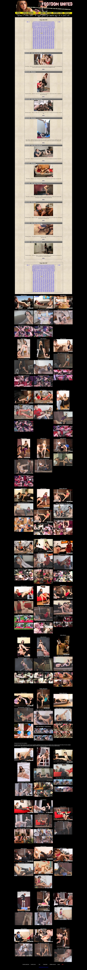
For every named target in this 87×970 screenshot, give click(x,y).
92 (44, 27)
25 (40, 22)
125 (39, 30)
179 (37, 36)
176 (53, 35)
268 (39, 45)
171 (43, 35)
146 (37, 33)
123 (35, 30)
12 (43, 21)
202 (39, 38)
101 (35, 28)
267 (37, 45)
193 (43, 37)
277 (35, 47)
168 (37, 35)
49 (51, 24)
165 (53, 34)
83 (54, 26)
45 (45, 24)
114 (39, 29)
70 (35, 26)
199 (33, 38)
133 (33, 32)
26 (41, 22)
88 (38, 27)
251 (49, 43)
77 (45, 26)
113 (37, 29)
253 (53, 43)
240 (49, 42)
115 (41, 29)
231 (53, 41)
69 (34, 26)
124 (37, 30)
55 (37, 25)
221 (33, 41)
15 (47, 21)
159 (41, 34)
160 (43, 34)
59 (42, 25)
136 (39, 32)
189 (35, 37)
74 (41, 26)
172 (45, 35)
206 (47, 38)
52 (33, 25)
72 (38, 26)
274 (51, 45)
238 (45, 42)
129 (47, 30)
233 (35, 42)
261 (47, 44)
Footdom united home (25, 964)
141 (49, 32)
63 (48, 25)
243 (33, 43)
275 (53, 45)
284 (49, 47)
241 (51, 42)
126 (41, 30)
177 (33, 36)
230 (51, 41)
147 (39, 33)
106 (45, 28)
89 (40, 27)
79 (48, 26)
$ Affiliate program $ (53, 964)
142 (51, 32)
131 (51, 30)
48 (49, 24)
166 (33, 35)
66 (52, 25)
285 (51, 47)
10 (41, 21)
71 (37, 26)
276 (33, 47)
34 (52, 22)
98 (52, 27)
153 (51, 33)
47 (48, 24)
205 (45, 38)
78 (47, 26)
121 (53, 29)
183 (45, 36)
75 (42, 26)
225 (41, 41)
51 (54, 24)
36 (33, 24)
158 (39, 34)
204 (43, 38)
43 (42, 24)
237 (43, 42)
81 (51, 26)
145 (35, 33)
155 (33, 34)
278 (37, 47)
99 (54, 27)
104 (41, 28)
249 (45, 43)
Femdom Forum (33, 964)
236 (41, 42)
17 (50, 21)
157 (37, 34)
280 (41, 47)
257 (39, 44)
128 (45, 30)
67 (54, 25)
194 (45, 37)
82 (52, 26)
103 (39, 28)
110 (53, 28)
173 (47, 35)
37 (34, 24)
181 (41, 36)
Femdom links (45, 964)
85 (34, 27)
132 (53, 30)
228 (47, 41)
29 (45, 22)
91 (42, 27)
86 (35, 27)
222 (35, 41)
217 (47, 40)
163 (49, 34)
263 (51, 44)
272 (47, 45)
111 (34, 29)
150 (45, 33)
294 (47, 48)
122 (33, 30)
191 (39, 37)
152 (49, 33)
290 (39, 48)
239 (47, 42)
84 (33, 27)
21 (34, 22)
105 (43, 28)
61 (45, 25)
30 (47, 22)
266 (35, 45)
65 (51, 25)
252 (51, 43)
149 (43, 33)
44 (44, 24)
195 (47, 37)
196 (49, 37)
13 (45, 21)
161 (45, 34)
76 (44, 26)
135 (37, 32)
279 (39, 47)
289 (37, 48)
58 (41, 25)
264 (53, 44)
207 (49, 38)
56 (38, 25)
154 (53, 33)
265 (33, 45)
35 (54, 22)
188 (33, 37)
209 (53, 38)
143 (53, 32)
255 (35, 44)
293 (45, 48)
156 (35, 34)
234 (37, 42)
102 (37, 28)
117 (45, 29)
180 (39, 36)
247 (41, 43)
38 (35, 24)
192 (41, 37)
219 (51, 40)
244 (35, 43)
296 (51, 48)
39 (37, 24)
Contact (58, 964)
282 (45, 47)
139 (45, 32)
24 (38, 22)
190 (37, 37)
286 (53, 47)
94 (47, 27)
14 (46, 21)
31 (48, 22)
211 (35, 40)
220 (53, 40)
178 (35, 36)
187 (53, 36)
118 (47, 29)
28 (44, 22)
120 (51, 29)
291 (41, 48)
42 (41, 24)
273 (49, 45)
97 (51, 27)
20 (33, 22)
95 (48, 27)
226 (43, 41)
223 (37, 41)
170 (41, 35)
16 (49, 21)
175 (51, 35)
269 (41, 45)
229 (49, 41)
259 (43, 44)
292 (43, 48)
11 (42, 21)
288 (35, 48)
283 (47, 47)
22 (35, 22)
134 (35, 32)
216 (45, 40)
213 (39, 40)
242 (53, 42)
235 (39, 42)
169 (39, 35)
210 (34, 40)
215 (43, 40)
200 (35, 38)
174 (49, 35)
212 (37, 40)
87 (37, 27)
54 (35, 25)
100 (34, 28)
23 (37, 22)
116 (43, 29)
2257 (39, 964)
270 (43, 45)
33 (51, 22)
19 (53, 21)
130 (49, 30)
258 (41, 44)
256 (37, 44)
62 (47, 25)
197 (51, 37)
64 (49, 25)
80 (49, 26)
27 (42, 22)
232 (33, 42)
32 (49, 22)
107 (47, 28)
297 (53, 48)
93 (45, 27)
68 (33, 26)
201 (37, 38)
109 (51, 28)
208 (51, 38)
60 (44, 25)
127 (43, 30)
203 (41, 38)
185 (49, 36)
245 (37, 43)
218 (49, 40)
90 (41, 27)
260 (45, 44)
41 (40, 24)
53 (34, 25)
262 (49, 44)
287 (33, 48)
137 (41, 32)
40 (38, 24)
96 (49, 27)
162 (47, 34)
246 (39, 43)
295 (49, 48)
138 (43, 32)
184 (47, 36)
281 (43, 47)
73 (40, 26)
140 (47, 32)
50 (52, 24)
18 (52, 21)
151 (47, 33)
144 (33, 33)
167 (35, 35)
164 (51, 34)
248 (43, 43)
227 (45, 41)
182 (43, 36)
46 (47, 24)
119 (49, 29)
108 (49, 28)
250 (47, 43)
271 (45, 45)
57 (40, 25)
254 (33, 44)
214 (41, 40)
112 (36, 29)
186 (51, 36)
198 (53, 37)
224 (39, 41)
